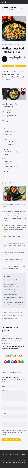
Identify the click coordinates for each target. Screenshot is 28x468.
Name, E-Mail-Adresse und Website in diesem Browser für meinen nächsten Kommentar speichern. (14, 432)
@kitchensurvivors (10, 346)
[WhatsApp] (22, 361)
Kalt (15, 355)
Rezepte (5, 454)
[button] (23, 89)
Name (3, 405)
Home (3, 44)
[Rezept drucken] (19, 89)
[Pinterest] (15, 361)
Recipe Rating (5, 386)
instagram (2, 2)
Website (4, 422)
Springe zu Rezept (9, 65)
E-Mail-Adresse (5, 414)
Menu (24, 8)
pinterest (5, 2)
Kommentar (5, 390)
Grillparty (8, 355)
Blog (6, 44)
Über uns (22, 454)
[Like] (5, 361)
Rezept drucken (21, 65)
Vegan (20, 355)
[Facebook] (8, 361)
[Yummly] (19, 361)
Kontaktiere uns (14, 454)
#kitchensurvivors (13, 349)
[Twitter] (12, 361)
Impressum (14, 457)
